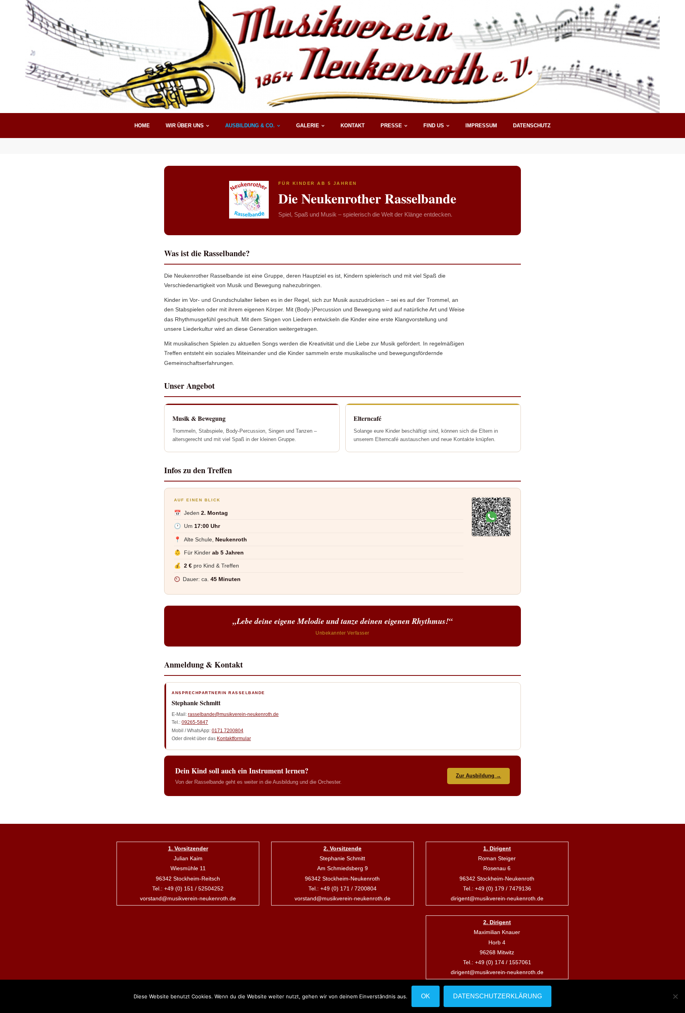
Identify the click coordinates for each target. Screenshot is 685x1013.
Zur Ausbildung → (478, 776)
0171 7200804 (227, 730)
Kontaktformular (234, 738)
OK (425, 996)
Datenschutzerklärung (497, 996)
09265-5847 (195, 722)
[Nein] (675, 996)
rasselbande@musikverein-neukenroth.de (233, 714)
